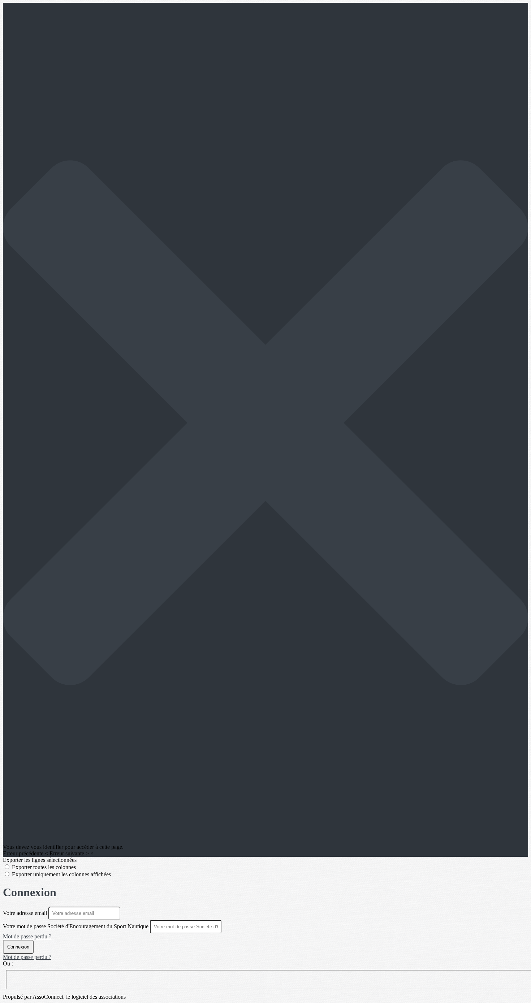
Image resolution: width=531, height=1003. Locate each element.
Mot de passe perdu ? (27, 936)
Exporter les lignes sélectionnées (40, 860)
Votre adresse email (25, 913)
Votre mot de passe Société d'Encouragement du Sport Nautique (75, 926)
